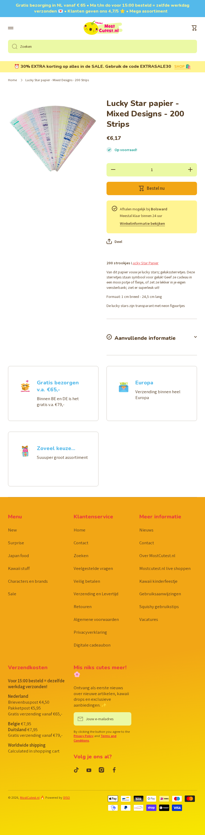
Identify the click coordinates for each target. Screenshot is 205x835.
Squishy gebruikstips (159, 606)
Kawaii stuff (19, 568)
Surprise (16, 543)
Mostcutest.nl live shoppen (165, 568)
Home (12, 80)
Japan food (18, 555)
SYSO (66, 797)
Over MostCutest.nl (157, 555)
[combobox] (102, 46)
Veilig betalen (87, 581)
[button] (194, 28)
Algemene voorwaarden (96, 619)
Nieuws (146, 530)
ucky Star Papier (146, 262)
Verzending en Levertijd (96, 594)
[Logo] (102, 28)
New (12, 530)
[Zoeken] (12, 46)
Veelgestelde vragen (93, 568)
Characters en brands (28, 581)
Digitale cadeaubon (92, 645)
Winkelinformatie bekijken (142, 223)
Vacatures (148, 619)
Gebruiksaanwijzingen (160, 594)
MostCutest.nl (30, 797)
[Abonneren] (124, 719)
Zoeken (81, 555)
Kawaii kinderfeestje (158, 581)
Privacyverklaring (90, 632)
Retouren (83, 606)
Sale (12, 594)
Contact (81, 543)
